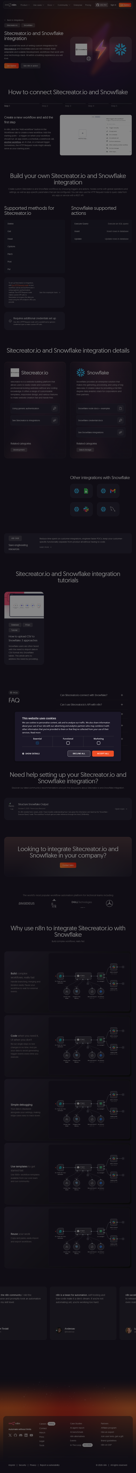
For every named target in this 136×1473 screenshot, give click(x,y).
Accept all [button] (103, 753)
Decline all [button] (79, 753)
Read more (36, 732)
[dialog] (68, 736)
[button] (31, 753)
